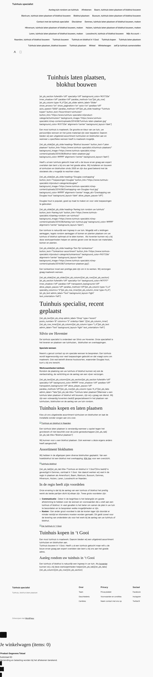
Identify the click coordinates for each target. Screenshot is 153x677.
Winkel (92, 45)
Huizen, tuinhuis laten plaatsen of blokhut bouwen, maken (113, 27)
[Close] (3, 635)
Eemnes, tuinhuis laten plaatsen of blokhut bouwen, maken (113, 22)
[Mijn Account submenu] (140, 33)
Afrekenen (86, 10)
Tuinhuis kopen (109, 39)
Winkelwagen (104, 45)
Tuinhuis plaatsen (77, 45)
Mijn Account (132, 33)
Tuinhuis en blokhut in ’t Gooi (85, 39)
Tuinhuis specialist (22, 4)
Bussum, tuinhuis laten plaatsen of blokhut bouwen (116, 16)
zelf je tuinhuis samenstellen (127, 45)
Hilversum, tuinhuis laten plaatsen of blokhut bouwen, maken (54, 27)
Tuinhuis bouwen (60, 39)
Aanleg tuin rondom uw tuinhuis (64, 10)
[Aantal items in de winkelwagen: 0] (21, 52)
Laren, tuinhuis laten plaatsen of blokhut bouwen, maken (56, 33)
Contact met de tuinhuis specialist (53, 22)
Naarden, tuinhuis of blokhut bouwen (32, 39)
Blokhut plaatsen (81, 16)
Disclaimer (77, 22)
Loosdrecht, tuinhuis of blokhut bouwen (105, 33)
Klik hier (87, 458)
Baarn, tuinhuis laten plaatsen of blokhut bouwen (117, 10)
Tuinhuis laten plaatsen (130, 39)
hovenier (103, 564)
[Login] (14, 51)
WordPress (29, 618)
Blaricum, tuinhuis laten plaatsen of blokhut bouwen (46, 16)
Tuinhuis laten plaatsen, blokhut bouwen (47, 45)
